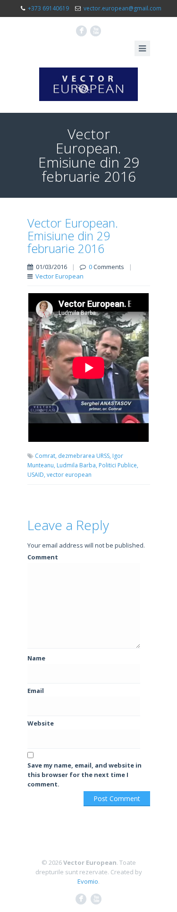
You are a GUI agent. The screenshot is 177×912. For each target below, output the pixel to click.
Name (36, 658)
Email (35, 690)
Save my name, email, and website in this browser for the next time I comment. (84, 774)
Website (40, 723)
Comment (42, 557)
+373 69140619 (48, 8)
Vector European (59, 276)
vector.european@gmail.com (122, 8)
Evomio (87, 881)
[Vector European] (88, 84)
